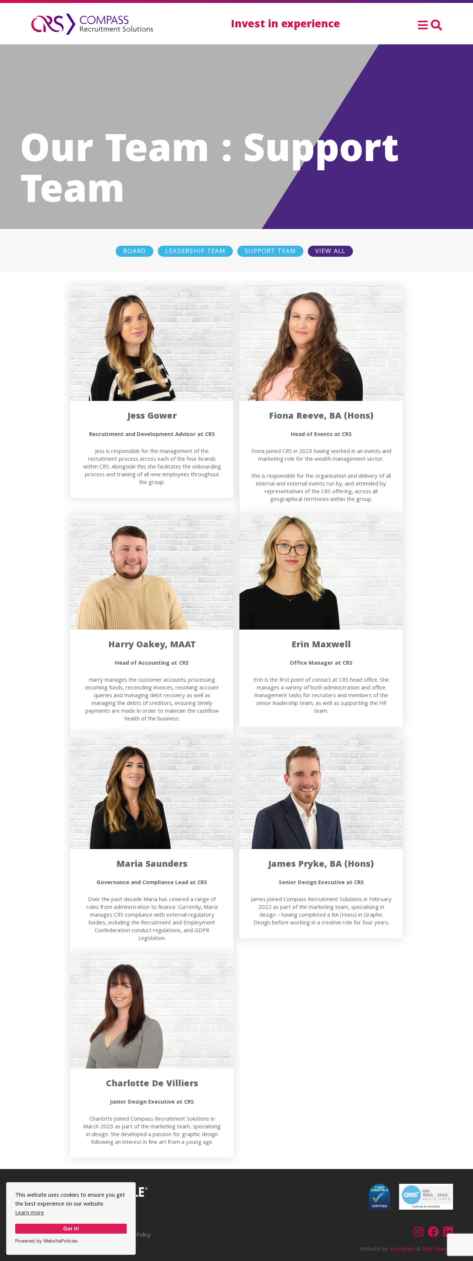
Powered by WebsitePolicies (46, 1241)
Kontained (402, 1249)
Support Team (270, 251)
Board (134, 251)
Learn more (29, 1213)
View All (330, 251)
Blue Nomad (437, 1249)
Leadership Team (195, 251)
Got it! (71, 1228)
